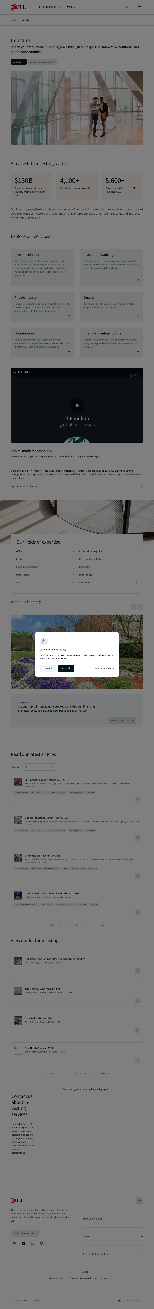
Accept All (66, 668)
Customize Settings (104, 668)
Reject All (47, 668)
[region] (77, 654)
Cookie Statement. (59, 658)
